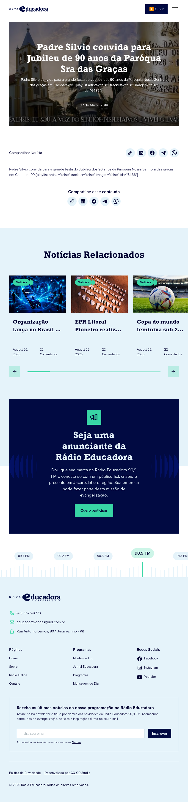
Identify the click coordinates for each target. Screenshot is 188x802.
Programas (80, 675)
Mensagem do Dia (86, 683)
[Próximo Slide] (173, 371)
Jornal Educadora (85, 666)
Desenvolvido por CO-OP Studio (67, 772)
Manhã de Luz (83, 658)
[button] (174, 9)
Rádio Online (18, 675)
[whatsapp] (174, 152)
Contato (14, 683)
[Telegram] (163, 152)
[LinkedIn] (141, 152)
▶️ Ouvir (156, 9)
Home (13, 658)
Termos (76, 742)
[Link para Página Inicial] (28, 9)
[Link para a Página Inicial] (35, 597)
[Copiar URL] (130, 152)
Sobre (13, 666)
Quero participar (94, 510)
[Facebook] (152, 152)
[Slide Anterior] (14, 371)
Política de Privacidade (25, 772)
